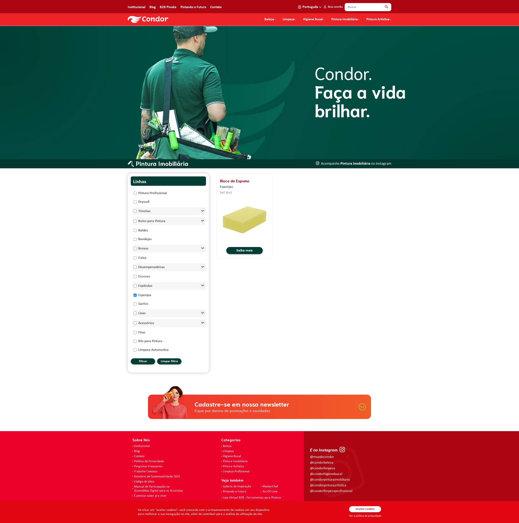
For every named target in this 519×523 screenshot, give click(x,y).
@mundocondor (322, 457)
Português (310, 7)
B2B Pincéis (168, 7)
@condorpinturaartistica (328, 485)
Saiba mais (244, 250)
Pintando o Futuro (193, 7)
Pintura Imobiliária (344, 19)
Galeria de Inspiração (237, 486)
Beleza (269, 19)
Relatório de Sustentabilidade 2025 (157, 476)
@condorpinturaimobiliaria (330, 480)
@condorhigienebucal (326, 474)
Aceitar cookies (365, 509)
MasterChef (270, 486)
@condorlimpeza (322, 468)
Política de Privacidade (149, 461)
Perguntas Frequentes (148, 466)
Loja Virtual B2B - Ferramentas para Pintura (252, 497)
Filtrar (143, 361)
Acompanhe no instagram (356, 164)
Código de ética (144, 481)
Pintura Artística (377, 19)
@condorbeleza (321, 463)
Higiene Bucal (313, 19)
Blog (152, 7)
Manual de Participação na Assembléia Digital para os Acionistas (158, 488)
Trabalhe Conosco (145, 471)
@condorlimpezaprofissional (331, 491)
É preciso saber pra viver (150, 495)
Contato (216, 7)
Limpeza (228, 451)
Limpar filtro (169, 361)
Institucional (136, 7)
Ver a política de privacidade (365, 516)
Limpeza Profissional (236, 471)
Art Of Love (270, 491)
